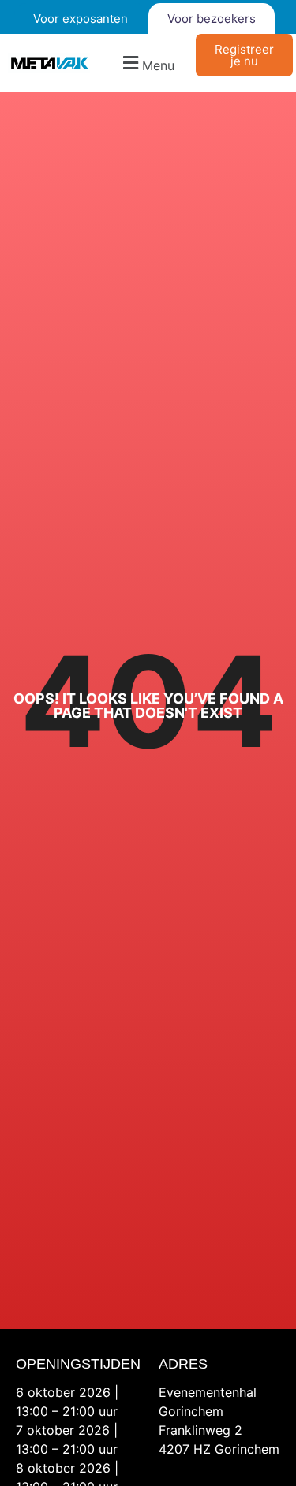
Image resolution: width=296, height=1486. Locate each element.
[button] (147, 63)
